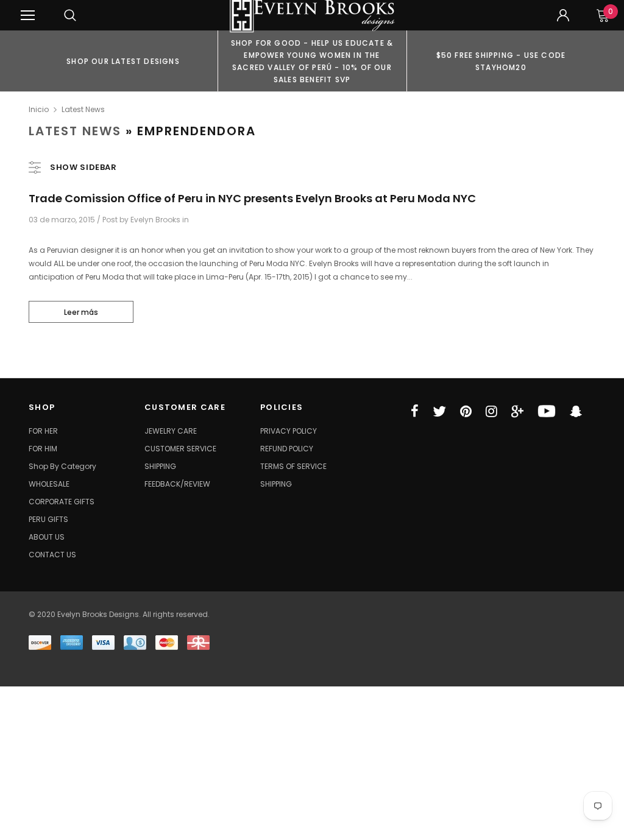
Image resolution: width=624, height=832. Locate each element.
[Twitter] (439, 411)
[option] (123, 61)
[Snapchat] (576, 411)
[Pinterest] (466, 411)
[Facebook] (415, 411)
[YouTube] (546, 411)
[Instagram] (491, 411)
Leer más (81, 312)
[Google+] (517, 411)
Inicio (39, 109)
